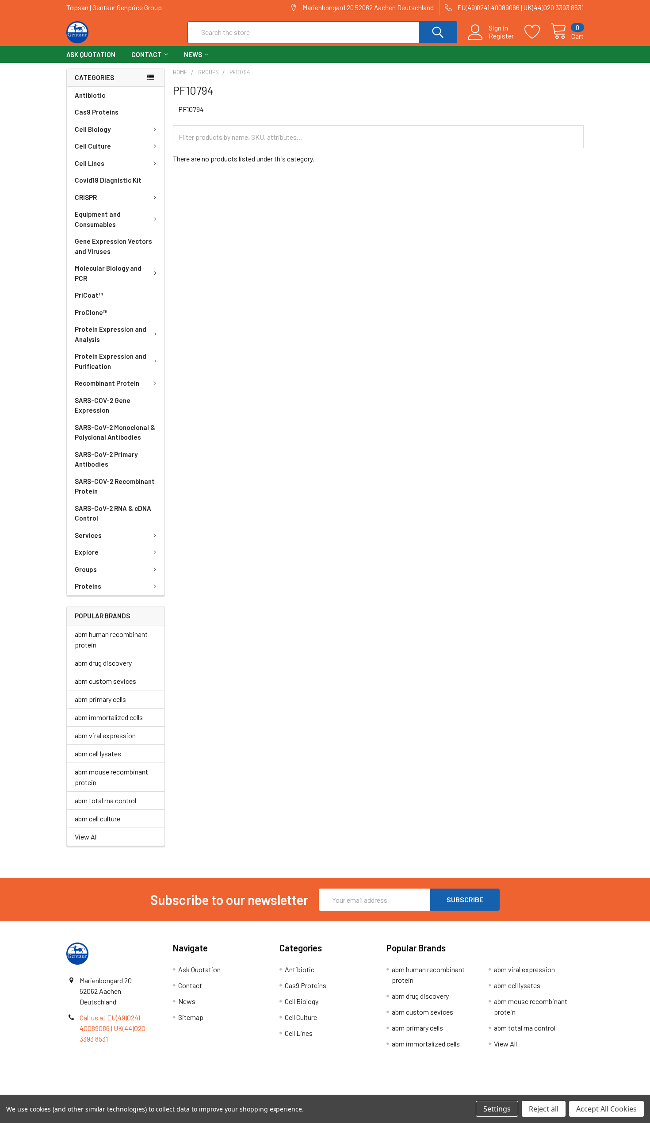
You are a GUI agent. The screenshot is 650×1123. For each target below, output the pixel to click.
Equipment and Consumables (98, 219)
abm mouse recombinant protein (111, 776)
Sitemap (190, 1017)
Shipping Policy (260, 1091)
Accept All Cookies (606, 1109)
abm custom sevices (105, 681)
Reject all (543, 1109)
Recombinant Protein (107, 383)
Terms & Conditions (131, 1091)
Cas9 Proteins (97, 112)
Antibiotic (90, 95)
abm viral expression (105, 735)
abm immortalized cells (109, 717)
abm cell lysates (98, 753)
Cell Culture (93, 146)
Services (88, 535)
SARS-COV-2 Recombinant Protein (115, 486)
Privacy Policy (519, 1091)
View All (86, 836)
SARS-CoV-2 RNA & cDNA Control (113, 513)
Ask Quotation (90, 54)
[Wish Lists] (537, 31)
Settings (497, 1109)
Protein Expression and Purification (110, 361)
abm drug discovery (103, 663)
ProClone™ (91, 312)
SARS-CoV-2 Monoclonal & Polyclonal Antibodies (115, 432)
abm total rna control (105, 800)
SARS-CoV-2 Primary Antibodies (106, 459)
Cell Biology (93, 129)
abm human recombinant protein (111, 639)
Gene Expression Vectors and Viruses (113, 246)
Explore (87, 552)
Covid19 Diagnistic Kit (108, 180)
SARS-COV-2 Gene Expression (102, 405)
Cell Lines (89, 163)
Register (501, 36)
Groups (86, 569)
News (193, 54)
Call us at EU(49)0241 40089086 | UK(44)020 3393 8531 (112, 1028)
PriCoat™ (89, 295)
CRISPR (86, 197)
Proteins (88, 586)
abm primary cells (100, 699)
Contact (146, 54)
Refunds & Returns (389, 1091)
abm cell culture (97, 818)
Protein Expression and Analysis (110, 334)
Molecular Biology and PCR (108, 273)
